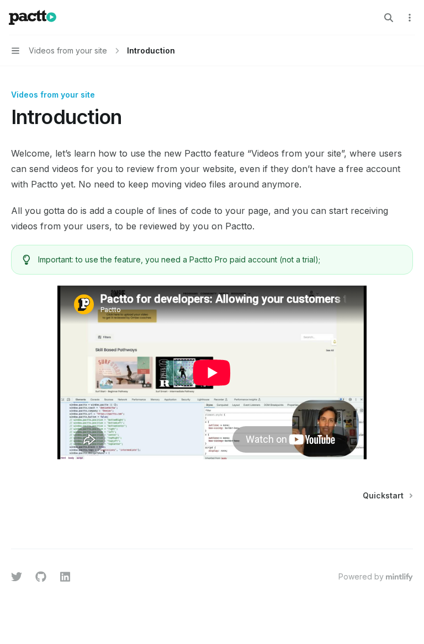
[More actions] (409, 17)
